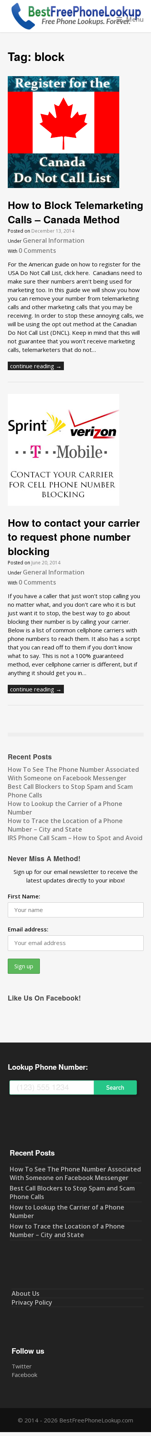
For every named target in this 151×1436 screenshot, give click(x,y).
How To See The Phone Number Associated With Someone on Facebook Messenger (73, 773)
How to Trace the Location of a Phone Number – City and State (65, 825)
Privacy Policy (32, 1302)
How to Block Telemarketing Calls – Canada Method (75, 211)
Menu (135, 19)
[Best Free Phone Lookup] (76, 28)
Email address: (28, 929)
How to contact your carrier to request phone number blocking (74, 537)
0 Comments (37, 250)
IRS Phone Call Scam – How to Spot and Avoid (75, 838)
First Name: (24, 896)
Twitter (22, 1366)
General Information (53, 240)
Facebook (24, 1375)
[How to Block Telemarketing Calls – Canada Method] (63, 186)
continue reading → (36, 366)
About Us (25, 1293)
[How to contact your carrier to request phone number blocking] (63, 503)
